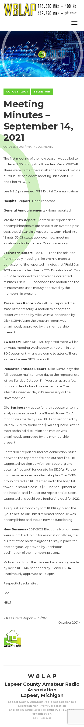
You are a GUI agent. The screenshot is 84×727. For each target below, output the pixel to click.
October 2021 (17, 91)
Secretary (42, 91)
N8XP (29, 146)
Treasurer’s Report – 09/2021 (27, 618)
